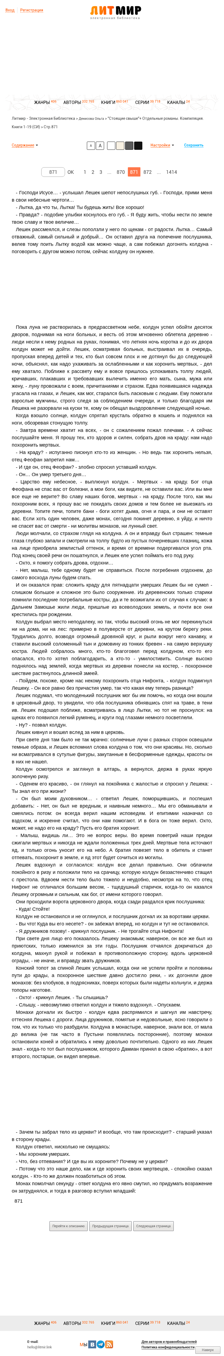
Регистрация (31, 10)
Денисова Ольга (91, 119)
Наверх (208, 1350)
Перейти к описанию (68, 1226)
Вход (9, 10)
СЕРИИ (142, 102)
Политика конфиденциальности (168, 1347)
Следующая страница (153, 1226)
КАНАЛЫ (176, 102)
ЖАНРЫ (42, 102)
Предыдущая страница (110, 1226)
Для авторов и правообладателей (169, 1342)
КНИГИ (108, 102)
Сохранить (194, 145)
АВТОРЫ (72, 102)
